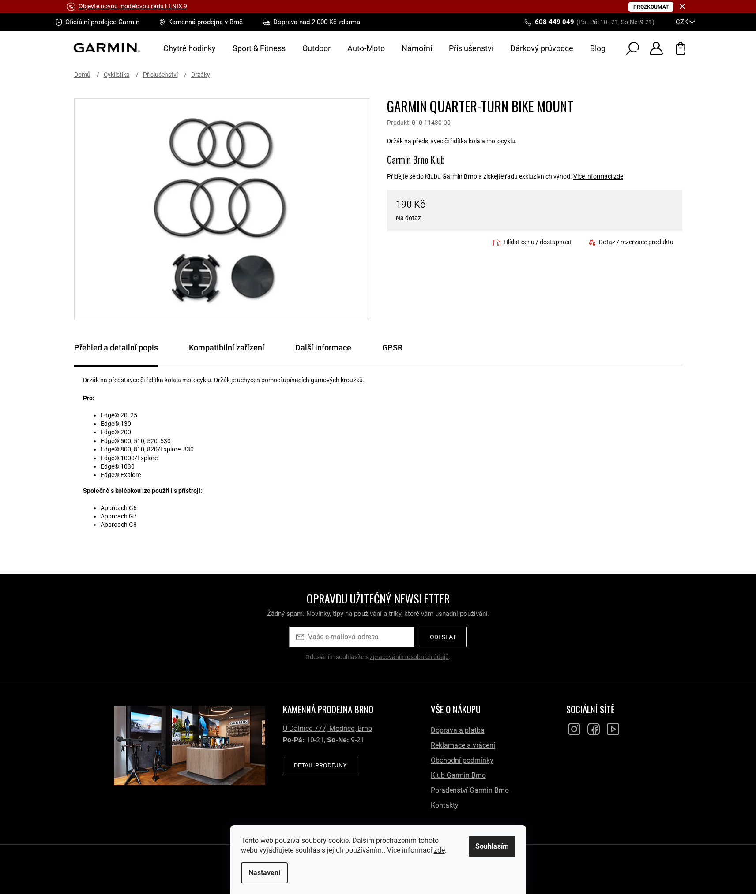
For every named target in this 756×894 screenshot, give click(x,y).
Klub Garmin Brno (458, 775)
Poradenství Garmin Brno (470, 790)
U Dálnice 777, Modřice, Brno (327, 728)
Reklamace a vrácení (463, 745)
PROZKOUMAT (651, 7)
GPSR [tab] (392, 347)
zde (439, 850)
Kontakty (445, 805)
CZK (683, 22)
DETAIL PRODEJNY (320, 765)
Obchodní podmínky (462, 760)
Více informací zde (598, 176)
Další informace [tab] (323, 347)
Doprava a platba (458, 730)
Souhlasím (492, 846)
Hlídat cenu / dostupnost (538, 242)
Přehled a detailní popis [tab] (116, 347)
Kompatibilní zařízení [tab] (226, 347)
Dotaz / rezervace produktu (636, 242)
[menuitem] (189, 48)
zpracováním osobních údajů (409, 656)
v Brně (205, 22)
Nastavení (264, 872)
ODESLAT (443, 637)
